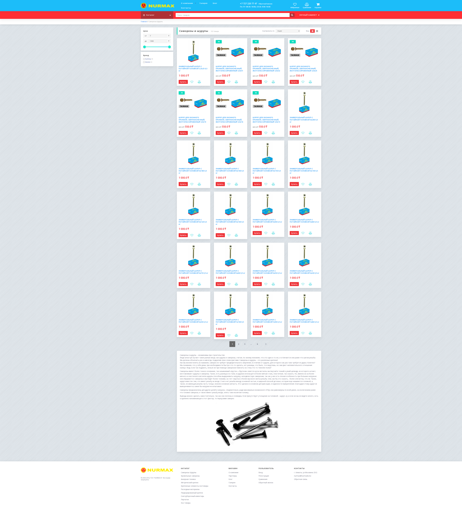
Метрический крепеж (189, 482)
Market (147, 62)
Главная (144, 22)
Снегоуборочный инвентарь (192, 496)
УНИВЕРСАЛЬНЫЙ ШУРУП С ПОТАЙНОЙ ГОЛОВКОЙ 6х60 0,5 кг (230, 272)
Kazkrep (148, 59)
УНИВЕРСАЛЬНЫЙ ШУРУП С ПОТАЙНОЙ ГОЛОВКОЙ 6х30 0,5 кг (193, 321)
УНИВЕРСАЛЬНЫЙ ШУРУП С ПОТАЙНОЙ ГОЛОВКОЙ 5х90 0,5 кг (267, 321)
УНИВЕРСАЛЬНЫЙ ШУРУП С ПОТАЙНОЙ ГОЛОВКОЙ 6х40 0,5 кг (304, 272)
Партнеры (233, 476)
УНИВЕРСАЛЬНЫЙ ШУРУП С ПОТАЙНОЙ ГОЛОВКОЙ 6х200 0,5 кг (304, 119)
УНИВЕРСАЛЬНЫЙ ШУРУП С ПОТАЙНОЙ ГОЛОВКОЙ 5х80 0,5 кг (304, 321)
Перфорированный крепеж (192, 493)
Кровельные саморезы (190, 476)
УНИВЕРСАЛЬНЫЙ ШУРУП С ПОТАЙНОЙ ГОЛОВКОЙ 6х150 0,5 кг (267, 170)
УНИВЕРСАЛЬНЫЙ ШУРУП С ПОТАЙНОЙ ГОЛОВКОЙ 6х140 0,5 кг (304, 170)
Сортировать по (268, 31)
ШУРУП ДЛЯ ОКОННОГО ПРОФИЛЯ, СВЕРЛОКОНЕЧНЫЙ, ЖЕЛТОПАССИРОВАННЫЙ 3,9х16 (229, 119)
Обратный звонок (265, 4)
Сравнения (263, 479)
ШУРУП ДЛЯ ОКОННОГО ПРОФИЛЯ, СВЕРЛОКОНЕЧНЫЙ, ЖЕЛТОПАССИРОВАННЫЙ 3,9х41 (229, 68)
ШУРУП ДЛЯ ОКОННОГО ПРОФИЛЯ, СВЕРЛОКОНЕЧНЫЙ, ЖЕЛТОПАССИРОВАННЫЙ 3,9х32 (266, 68)
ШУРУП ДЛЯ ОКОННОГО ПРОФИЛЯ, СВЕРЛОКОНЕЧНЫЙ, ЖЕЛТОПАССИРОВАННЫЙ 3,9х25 (303, 68)
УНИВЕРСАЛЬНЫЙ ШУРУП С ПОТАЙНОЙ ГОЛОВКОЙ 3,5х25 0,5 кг (193, 68)
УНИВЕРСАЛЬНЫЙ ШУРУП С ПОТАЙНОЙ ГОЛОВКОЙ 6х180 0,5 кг (193, 170)
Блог (215, 3)
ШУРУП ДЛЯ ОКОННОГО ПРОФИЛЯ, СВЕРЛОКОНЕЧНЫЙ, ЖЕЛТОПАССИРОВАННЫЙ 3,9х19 (192, 119)
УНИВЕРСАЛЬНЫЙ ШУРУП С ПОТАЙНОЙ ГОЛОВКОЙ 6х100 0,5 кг (230, 222)
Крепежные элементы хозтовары (194, 486)
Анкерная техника (188, 479)
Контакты (186, 8)
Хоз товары (185, 503)
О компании (187, 3)
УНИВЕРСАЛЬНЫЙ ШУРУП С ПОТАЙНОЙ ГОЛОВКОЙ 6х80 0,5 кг (304, 221)
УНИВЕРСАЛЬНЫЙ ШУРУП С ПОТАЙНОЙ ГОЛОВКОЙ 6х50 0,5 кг (267, 272)
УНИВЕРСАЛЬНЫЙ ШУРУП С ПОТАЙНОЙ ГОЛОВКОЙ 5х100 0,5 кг (230, 322)
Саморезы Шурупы (188, 472)
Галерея (203, 3)
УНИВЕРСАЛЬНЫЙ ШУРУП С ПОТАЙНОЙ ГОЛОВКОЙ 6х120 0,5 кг (193, 222)
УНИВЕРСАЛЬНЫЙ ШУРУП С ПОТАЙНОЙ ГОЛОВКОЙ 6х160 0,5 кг (230, 170)
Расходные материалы (190, 489)
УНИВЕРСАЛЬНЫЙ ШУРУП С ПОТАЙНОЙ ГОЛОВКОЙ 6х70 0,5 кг (193, 272)
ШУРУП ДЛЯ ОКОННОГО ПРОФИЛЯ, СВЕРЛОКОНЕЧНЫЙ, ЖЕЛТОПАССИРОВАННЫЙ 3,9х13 (266, 119)
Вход (261, 472)
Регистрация (264, 476)
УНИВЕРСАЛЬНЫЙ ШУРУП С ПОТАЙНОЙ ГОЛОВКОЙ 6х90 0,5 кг (267, 221)
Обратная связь (300, 479)
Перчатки (185, 499)
